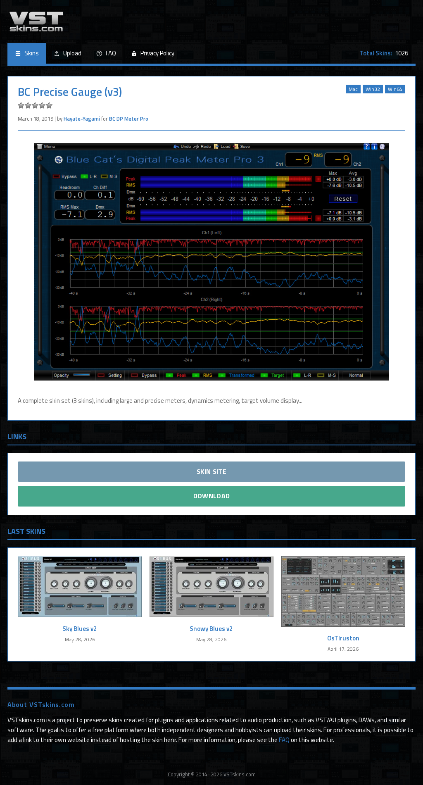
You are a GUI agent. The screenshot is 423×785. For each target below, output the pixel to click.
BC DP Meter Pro (128, 118)
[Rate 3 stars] (35, 105)
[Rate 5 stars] (49, 105)
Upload (72, 53)
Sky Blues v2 (79, 628)
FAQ (111, 53)
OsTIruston (343, 638)
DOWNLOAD (211, 496)
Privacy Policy (157, 53)
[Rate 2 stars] (28, 105)
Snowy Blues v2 (211, 628)
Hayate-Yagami (82, 118)
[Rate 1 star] (21, 105)
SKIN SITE (211, 471)
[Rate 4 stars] (42, 105)
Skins (31, 53)
